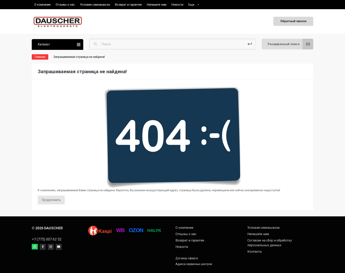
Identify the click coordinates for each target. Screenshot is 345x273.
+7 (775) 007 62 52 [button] (46, 239)
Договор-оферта (186, 258)
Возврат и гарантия (189, 240)
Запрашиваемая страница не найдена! (79, 56)
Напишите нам (258, 234)
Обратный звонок (293, 21)
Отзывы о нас (185, 234)
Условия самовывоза (263, 228)
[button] (194, 4)
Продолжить (51, 200)
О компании (184, 228)
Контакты (254, 251)
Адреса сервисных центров (193, 264)
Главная (40, 56)
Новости (181, 247)
